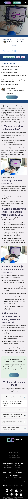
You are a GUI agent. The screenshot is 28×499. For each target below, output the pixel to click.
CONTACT (8, 2)
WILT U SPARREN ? (17, 2)
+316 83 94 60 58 (13, 455)
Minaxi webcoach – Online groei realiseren (7, 469)
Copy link (6, 51)
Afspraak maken (14, 375)
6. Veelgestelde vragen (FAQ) (9, 84)
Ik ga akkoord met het (13, 485)
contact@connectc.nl (14, 457)
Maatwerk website (20, 471)
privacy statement (19, 485)
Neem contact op (12, 97)
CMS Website (18, 469)
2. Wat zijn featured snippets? (9, 69)
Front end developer (17, 466)
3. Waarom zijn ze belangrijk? (9, 72)
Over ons (5, 465)
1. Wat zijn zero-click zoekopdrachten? (12, 66)
